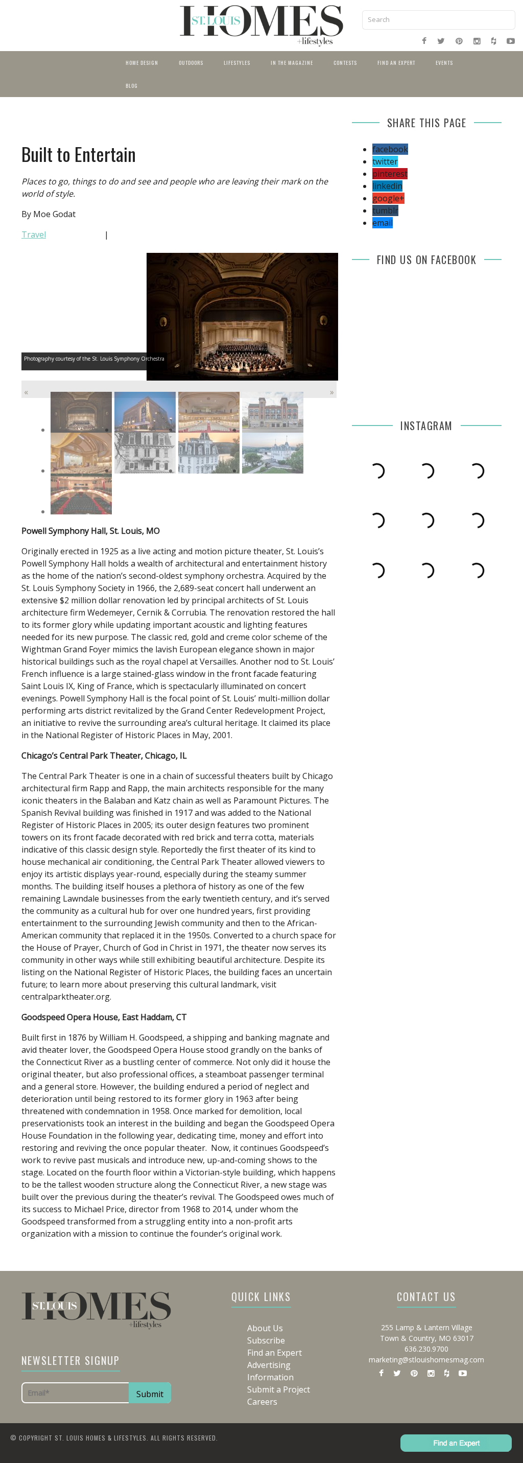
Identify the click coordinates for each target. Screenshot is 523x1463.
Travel (33, 234)
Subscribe (266, 1340)
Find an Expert (396, 62)
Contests (345, 62)
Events (444, 62)
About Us (265, 1328)
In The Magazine (292, 62)
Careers (262, 1401)
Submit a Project (278, 1389)
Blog (132, 85)
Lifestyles (237, 62)
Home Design (142, 62)
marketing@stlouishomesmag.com (426, 1359)
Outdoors (191, 62)
